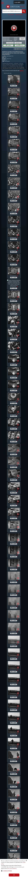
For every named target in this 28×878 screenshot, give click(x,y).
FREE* (15, 40)
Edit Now (21, 70)
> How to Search (10, 14)
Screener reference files (7, 40)
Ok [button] (14, 875)
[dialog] (14, 868)
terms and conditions (12, 868)
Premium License (6, 39)
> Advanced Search (19, 14)
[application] (14, 28)
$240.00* (15, 39)
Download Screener (19, 45)
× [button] (26, 860)
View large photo (13, 84)
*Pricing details (22, 39)
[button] (14, 28)
